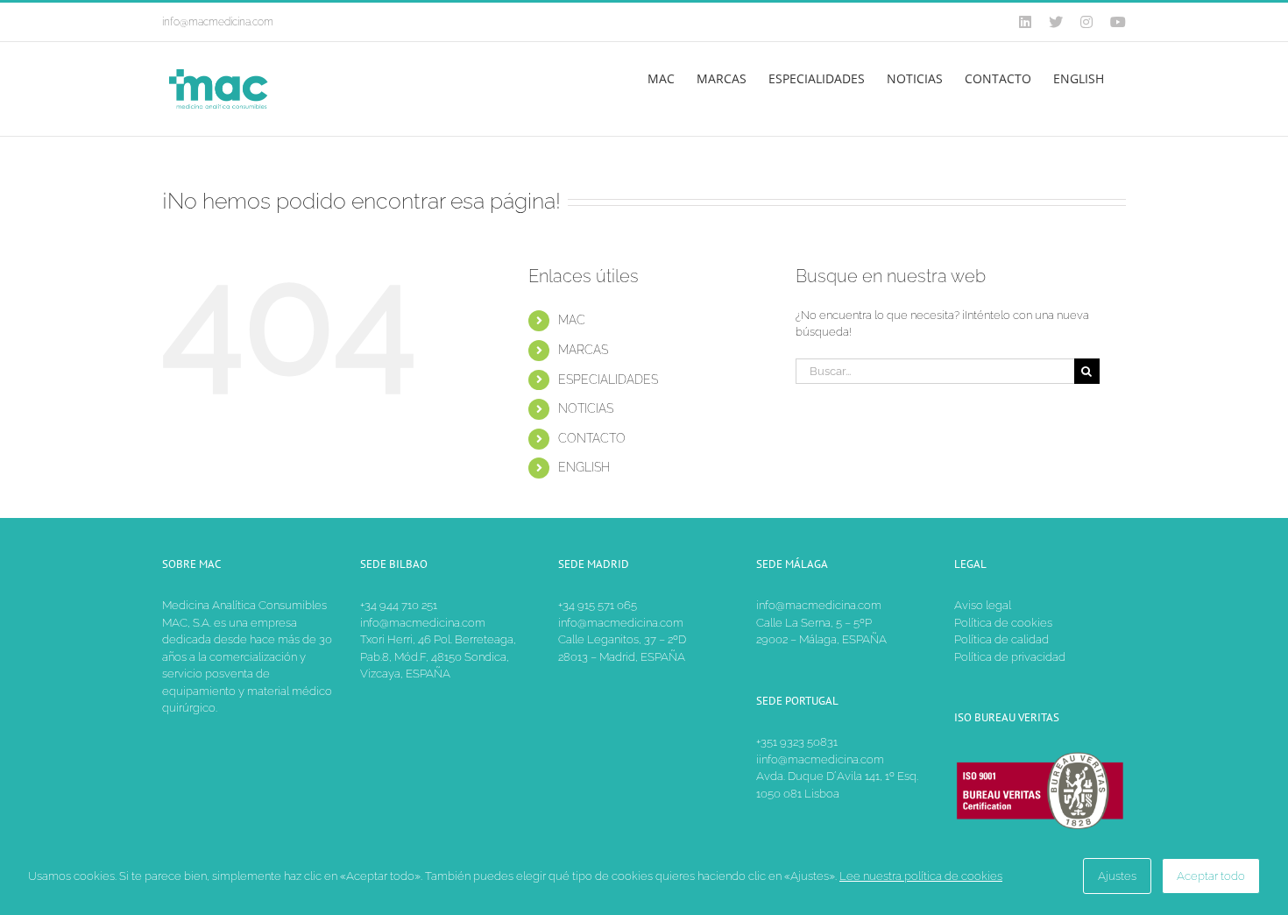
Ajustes (1117, 876)
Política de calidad (1001, 639)
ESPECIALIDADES (608, 379)
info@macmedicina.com (217, 22)
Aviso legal (982, 605)
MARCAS (583, 350)
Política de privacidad (1009, 656)
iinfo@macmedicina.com (820, 759)
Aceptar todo (1211, 876)
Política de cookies (1003, 622)
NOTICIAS (585, 408)
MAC (571, 320)
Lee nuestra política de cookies (920, 876)
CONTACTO (592, 438)
